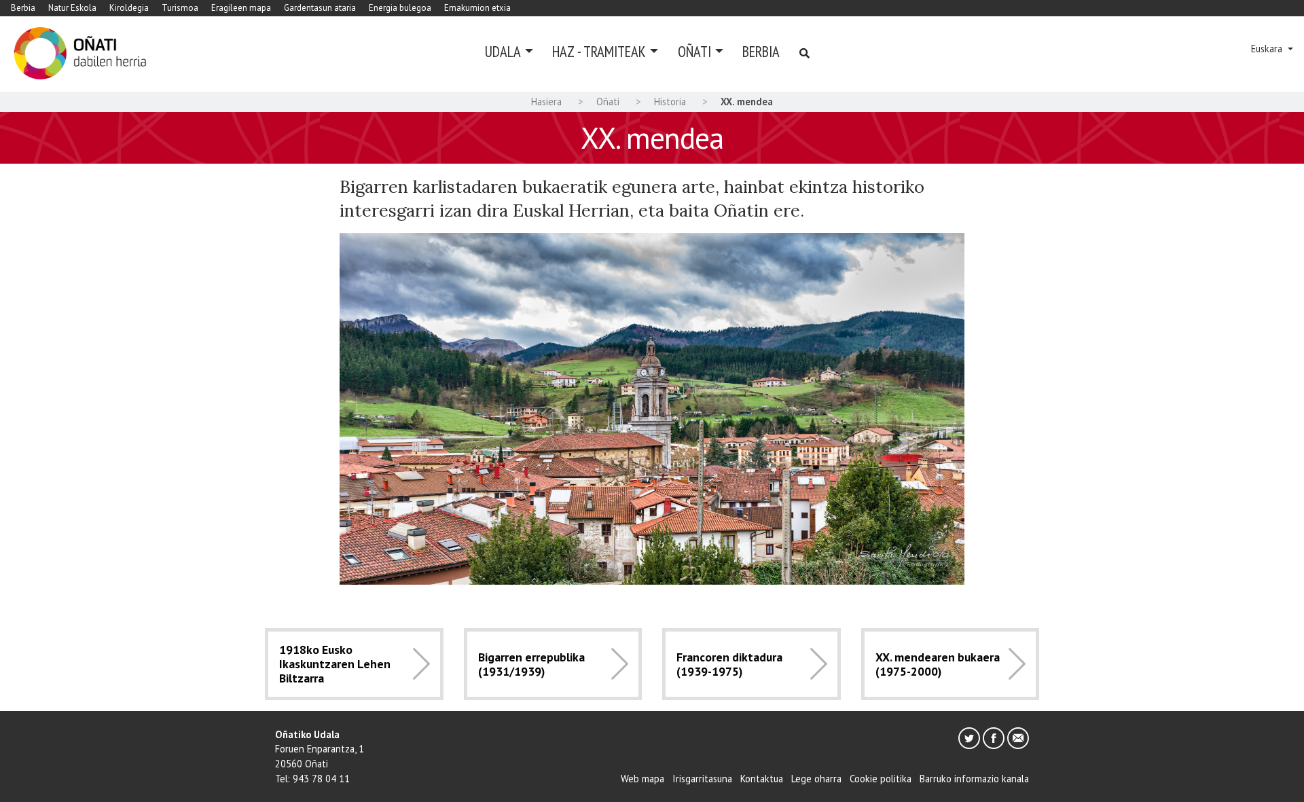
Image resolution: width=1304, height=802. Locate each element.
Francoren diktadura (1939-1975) (729, 664)
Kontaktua (761, 778)
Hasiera (546, 101)
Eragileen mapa (241, 8)
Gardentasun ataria (320, 8)
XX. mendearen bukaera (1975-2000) (937, 664)
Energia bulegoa (400, 8)
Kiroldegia (129, 8)
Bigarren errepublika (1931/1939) (531, 664)
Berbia (23, 8)
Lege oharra (816, 778)
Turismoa (180, 8)
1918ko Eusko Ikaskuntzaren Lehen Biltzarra (335, 663)
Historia (670, 101)
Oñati (607, 101)
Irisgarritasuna (702, 778)
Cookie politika (880, 778)
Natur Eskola (72, 8)
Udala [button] (503, 51)
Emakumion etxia (477, 8)
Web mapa (642, 778)
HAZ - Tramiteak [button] (599, 51)
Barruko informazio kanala (974, 778)
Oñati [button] (694, 51)
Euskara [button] (1268, 48)
